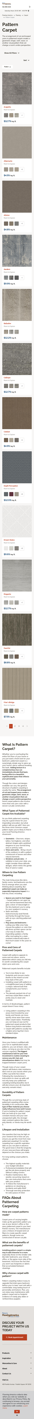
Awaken (7, 269)
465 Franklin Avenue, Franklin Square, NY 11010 (16, 1384)
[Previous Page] (7, 726)
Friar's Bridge (9, 702)
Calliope (7, 378)
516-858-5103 (6, 7)
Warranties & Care (9, 1363)
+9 (22, 223)
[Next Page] (27, 726)
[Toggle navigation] (30, 7)
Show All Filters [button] (10, 53)
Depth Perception (11, 486)
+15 (22, 494)
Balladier (7, 323)
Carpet (26, 15)
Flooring (18, 15)
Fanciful (7, 648)
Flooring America (7, 15)
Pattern (6, 67)
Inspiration (6, 1358)
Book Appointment (15, 1337)
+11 (22, 169)
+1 (21, 115)
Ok (17, 1411)
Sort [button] (25, 60)
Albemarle (8, 161)
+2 (22, 386)
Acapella (7, 107)
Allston (7, 215)
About (4, 1369)
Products (6, 1353)
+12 (22, 548)
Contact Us (6, 1374)
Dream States (9, 540)
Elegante (7, 594)
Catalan (7, 432)
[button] (10, 67)
